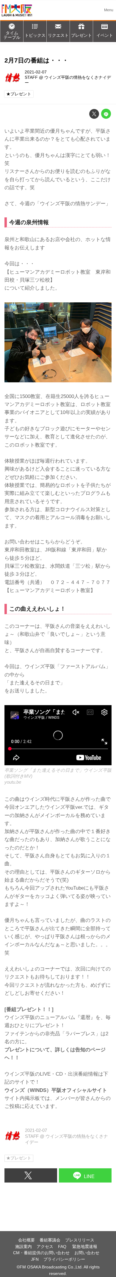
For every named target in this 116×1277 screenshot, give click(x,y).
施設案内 (23, 1246)
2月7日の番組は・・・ (36, 60)
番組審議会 (50, 1240)
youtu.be (12, 782)
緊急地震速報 (84, 1246)
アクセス (45, 1246)
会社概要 (26, 1240)
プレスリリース (79, 1240)
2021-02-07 (36, 72)
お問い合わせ (86, 1253)
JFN (35, 1259)
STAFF (31, 77)
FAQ (63, 1246)
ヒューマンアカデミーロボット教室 (50, 590)
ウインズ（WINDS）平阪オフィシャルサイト (55, 1090)
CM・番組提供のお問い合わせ (41, 1253)
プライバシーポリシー (64, 1259)
